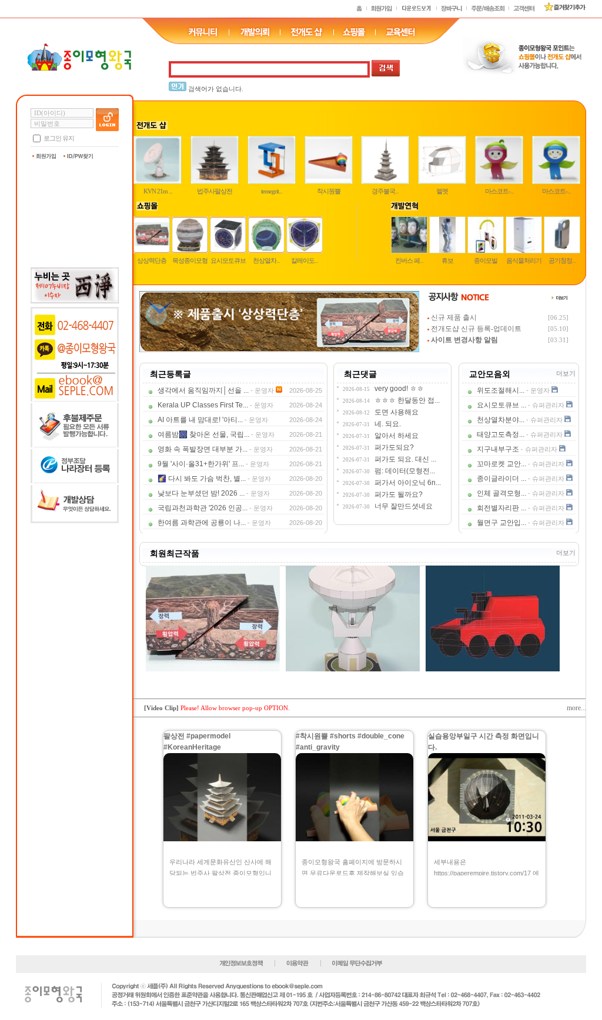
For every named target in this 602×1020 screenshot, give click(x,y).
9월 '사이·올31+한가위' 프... (201, 464)
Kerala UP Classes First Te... (203, 405)
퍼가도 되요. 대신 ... (405, 459)
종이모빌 (485, 260)
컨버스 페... (409, 260)
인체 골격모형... (501, 493)
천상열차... (266, 260)
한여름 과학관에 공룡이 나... (202, 523)
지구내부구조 (498, 449)
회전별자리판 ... (501, 508)
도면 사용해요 (396, 412)
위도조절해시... (500, 390)
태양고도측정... (500, 434)
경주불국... (385, 191)
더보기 (566, 373)
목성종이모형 (190, 260)
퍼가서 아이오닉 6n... (407, 483)
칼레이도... (304, 260)
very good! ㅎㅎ (399, 388)
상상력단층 (151, 260)
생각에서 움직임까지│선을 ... (203, 390)
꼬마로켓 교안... (501, 464)
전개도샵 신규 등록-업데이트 (476, 329)
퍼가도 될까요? (398, 494)
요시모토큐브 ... (501, 405)
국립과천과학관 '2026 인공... (203, 508)
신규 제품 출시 (454, 317)
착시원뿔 (328, 191)
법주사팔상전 (214, 191)
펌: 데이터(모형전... (404, 471)
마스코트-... (499, 191)
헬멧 (442, 191)
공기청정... (562, 260)
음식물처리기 (523, 260)
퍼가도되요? (394, 447)
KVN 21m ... (157, 191)
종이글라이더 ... (501, 478)
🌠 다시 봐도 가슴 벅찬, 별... (202, 478)
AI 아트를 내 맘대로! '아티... (200, 420)
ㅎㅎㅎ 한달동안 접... (407, 400)
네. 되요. (387, 424)
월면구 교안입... (501, 523)
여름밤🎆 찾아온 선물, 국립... (203, 434)
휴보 (447, 260)
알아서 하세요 (396, 436)
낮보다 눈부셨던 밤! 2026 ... (201, 493)
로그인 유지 (59, 138)
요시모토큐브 (228, 260)
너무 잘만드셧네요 (403, 506)
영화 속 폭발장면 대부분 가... (203, 449)
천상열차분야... (500, 420)
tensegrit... (271, 191)
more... (576, 708)
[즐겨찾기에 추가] (560, 9)
